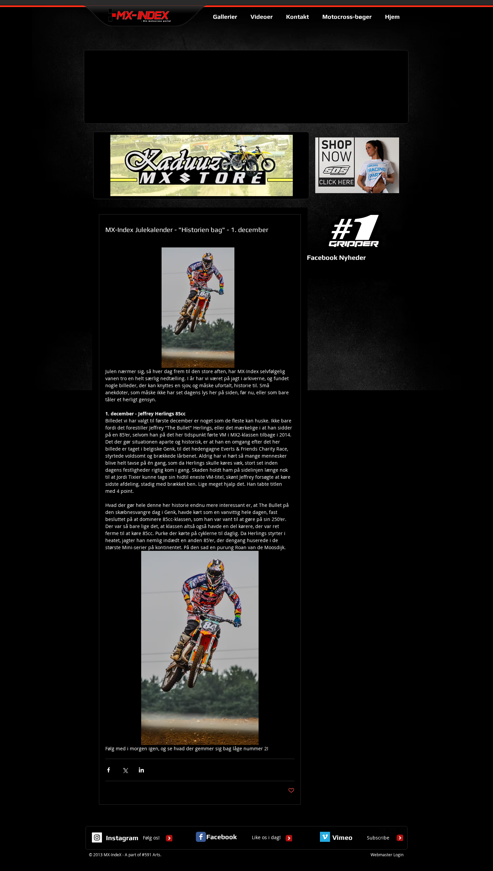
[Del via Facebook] (108, 770)
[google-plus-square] (382, 831)
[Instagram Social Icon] (97, 837)
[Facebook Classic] (201, 837)
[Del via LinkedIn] (141, 770)
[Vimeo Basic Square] (325, 837)
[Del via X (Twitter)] (125, 770)
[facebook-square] (402, 831)
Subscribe (378, 837)
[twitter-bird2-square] (392, 831)
